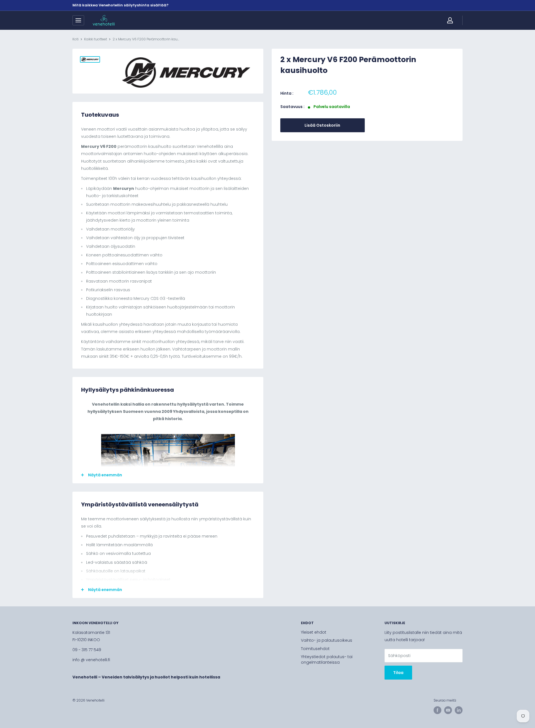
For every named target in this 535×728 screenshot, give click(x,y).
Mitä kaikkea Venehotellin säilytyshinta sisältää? (120, 5)
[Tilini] (450, 20)
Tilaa (398, 672)
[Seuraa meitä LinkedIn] (459, 710)
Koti (75, 39)
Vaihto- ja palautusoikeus (326, 640)
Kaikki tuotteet (95, 39)
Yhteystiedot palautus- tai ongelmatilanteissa (326, 659)
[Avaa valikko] (78, 20)
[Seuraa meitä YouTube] (448, 710)
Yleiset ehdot (313, 632)
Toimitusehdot (315, 648)
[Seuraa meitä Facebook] (437, 710)
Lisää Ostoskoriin (322, 125)
